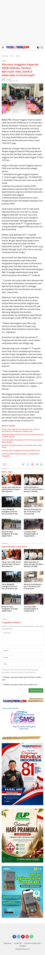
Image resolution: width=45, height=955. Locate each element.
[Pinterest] (23, 937)
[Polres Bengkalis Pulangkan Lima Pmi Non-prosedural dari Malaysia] (11, 502)
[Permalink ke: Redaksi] (3, 80)
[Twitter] (18, 937)
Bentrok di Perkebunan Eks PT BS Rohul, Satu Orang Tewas (22, 446)
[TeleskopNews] (17, 47)
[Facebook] (14, 937)
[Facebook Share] (23, 464)
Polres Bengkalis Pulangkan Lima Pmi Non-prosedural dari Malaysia (22, 441)
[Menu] (3, 47)
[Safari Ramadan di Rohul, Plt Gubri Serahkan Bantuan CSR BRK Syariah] (33, 479)
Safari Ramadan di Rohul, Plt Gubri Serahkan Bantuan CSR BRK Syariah (22, 436)
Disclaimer (8, 943)
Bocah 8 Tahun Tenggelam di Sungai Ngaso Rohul (21, 451)
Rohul (4, 61)
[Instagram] (27, 937)
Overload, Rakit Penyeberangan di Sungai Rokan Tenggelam (20, 455)
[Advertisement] (22, 22)
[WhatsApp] (31, 937)
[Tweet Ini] (27, 464)
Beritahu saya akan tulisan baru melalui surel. (20, 684)
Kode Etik (18, 943)
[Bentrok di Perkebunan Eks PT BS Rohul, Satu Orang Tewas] (33, 502)
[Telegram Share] (37, 464)
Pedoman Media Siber (32, 943)
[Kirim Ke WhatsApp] (41, 464)
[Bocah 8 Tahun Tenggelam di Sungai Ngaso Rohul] (11, 524)
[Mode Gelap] (38, 47)
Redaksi (9, 79)
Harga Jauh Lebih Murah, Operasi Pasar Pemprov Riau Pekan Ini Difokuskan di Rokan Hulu (21, 430)
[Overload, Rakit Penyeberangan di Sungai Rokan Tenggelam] (33, 524)
